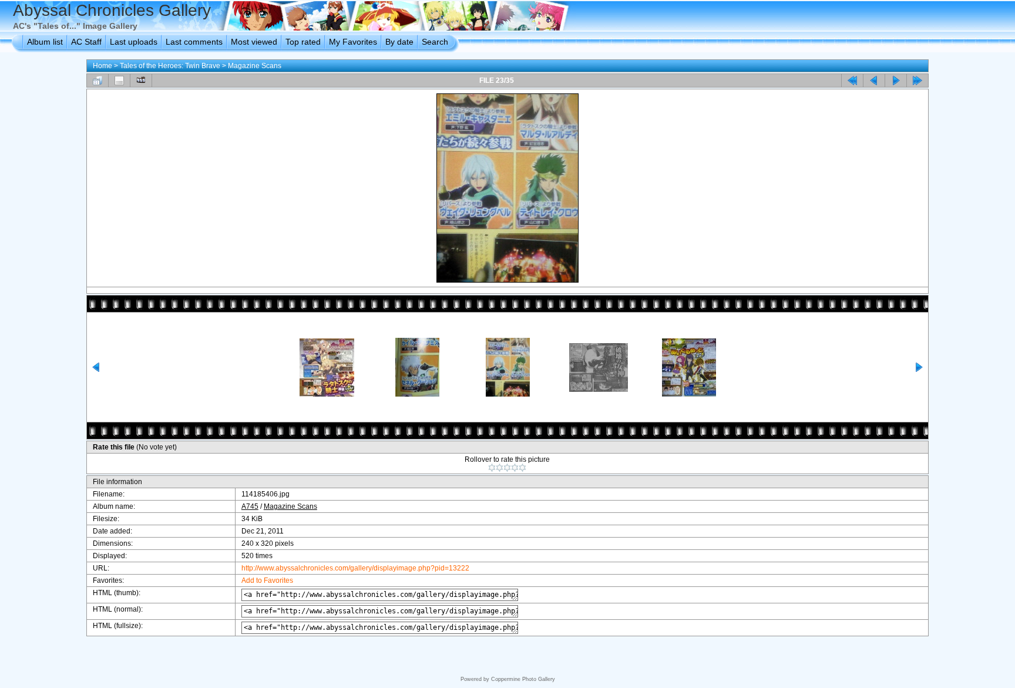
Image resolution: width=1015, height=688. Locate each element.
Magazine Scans (254, 66)
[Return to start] (852, 80)
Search (435, 41)
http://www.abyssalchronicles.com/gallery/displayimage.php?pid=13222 (355, 568)
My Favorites (353, 41)
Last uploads (133, 41)
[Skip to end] (917, 80)
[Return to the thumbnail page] (97, 80)
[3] (507, 468)
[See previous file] (874, 80)
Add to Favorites (267, 580)
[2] (499, 468)
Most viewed (254, 41)
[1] (492, 468)
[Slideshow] (141, 80)
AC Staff (86, 41)
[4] (515, 468)
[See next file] (895, 80)
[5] (522, 468)
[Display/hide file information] (119, 80)
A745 (249, 506)
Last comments (194, 41)
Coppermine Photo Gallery (523, 679)
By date (399, 41)
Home (102, 66)
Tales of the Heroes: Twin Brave (170, 66)
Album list (45, 41)
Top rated (303, 41)
